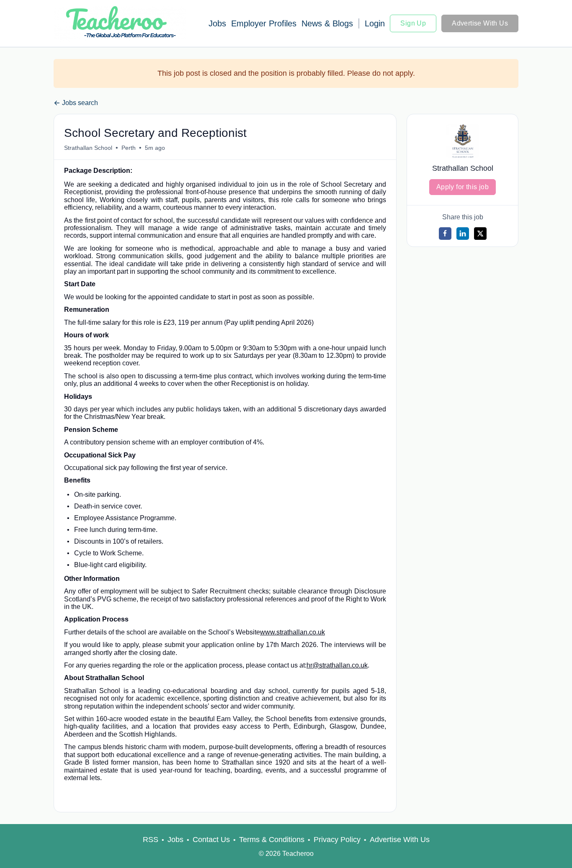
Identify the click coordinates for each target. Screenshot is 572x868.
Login (375, 23)
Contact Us (211, 839)
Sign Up (413, 23)
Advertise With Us (480, 23)
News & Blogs (327, 23)
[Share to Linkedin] (462, 233)
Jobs (217, 23)
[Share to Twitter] (480, 233)
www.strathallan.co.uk (292, 632)
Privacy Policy (337, 839)
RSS (150, 839)
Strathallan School (88, 147)
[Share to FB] (445, 233)
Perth (128, 147)
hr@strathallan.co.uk (337, 665)
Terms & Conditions (271, 839)
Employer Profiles (263, 23)
